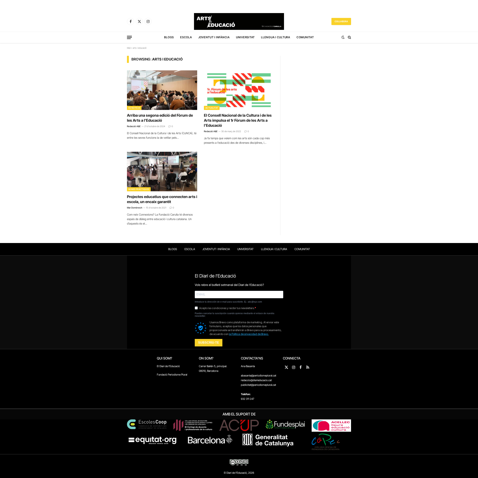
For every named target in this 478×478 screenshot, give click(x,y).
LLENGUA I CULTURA (275, 37)
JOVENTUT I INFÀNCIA (214, 37)
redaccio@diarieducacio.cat (256, 380)
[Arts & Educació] (239, 21)
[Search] (349, 37)
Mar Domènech (134, 207)
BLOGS (169, 37)
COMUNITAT (305, 37)
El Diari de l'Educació (168, 366)
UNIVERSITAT (245, 37)
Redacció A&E (134, 126)
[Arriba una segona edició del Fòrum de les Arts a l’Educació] (162, 90)
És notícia (134, 108)
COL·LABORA (341, 21)
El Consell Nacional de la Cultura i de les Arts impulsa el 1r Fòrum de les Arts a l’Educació (238, 120)
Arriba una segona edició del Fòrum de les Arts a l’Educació (160, 118)
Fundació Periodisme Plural (172, 374)
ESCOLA (186, 37)
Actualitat (211, 108)
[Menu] (129, 37)
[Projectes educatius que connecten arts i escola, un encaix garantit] (162, 171)
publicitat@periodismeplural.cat (258, 384)
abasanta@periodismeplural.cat (258, 375)
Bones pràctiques (138, 189)
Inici (129, 47)
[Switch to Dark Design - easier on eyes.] (343, 37)
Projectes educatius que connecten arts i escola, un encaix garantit (162, 199)
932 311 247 (247, 398)
